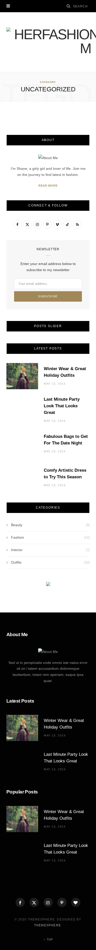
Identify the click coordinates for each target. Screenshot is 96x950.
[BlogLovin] (75, 902)
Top (49, 939)
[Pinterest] (62, 902)
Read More (48, 185)
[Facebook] (20, 902)
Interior (17, 550)
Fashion (17, 537)
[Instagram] (48, 902)
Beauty (16, 525)
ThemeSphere (47, 925)
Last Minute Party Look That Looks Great (62, 406)
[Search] (69, 6)
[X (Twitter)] (34, 902)
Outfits (16, 562)
